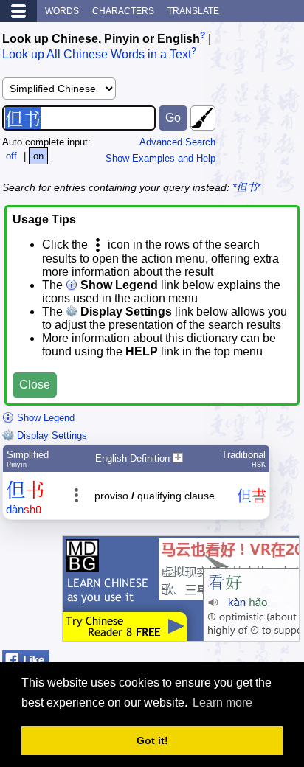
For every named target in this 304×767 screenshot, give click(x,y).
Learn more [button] (222, 702)
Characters (123, 11)
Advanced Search (177, 142)
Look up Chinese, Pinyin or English (101, 38)
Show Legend (44, 417)
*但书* (246, 187)
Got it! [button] (152, 740)
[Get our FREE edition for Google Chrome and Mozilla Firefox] (181, 634)
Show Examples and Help (160, 158)
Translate (193, 11)
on (38, 156)
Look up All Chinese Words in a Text (96, 55)
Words (62, 11)
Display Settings (50, 435)
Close (34, 384)
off (11, 156)
